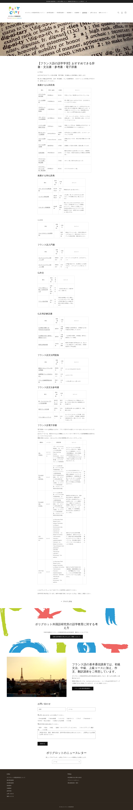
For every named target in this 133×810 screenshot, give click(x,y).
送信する (42, 743)
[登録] (79, 762)
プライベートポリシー (73, 780)
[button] (118, 12)
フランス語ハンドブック (45, 417)
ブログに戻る (67, 601)
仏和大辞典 (41, 152)
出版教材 (9, 788)
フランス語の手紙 (43, 301)
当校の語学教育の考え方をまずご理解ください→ (66, 636)
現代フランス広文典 (44, 409)
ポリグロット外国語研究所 (68, 806)
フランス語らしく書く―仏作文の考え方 (43, 289)
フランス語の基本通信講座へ (83, 688)
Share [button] (41, 72)
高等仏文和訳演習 (43, 344)
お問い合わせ (10, 793)
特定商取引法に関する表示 (75, 777)
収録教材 (9, 785)
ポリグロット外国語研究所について (16, 777)
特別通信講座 (10, 783)
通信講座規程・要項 (73, 783)
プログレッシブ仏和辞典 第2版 (42, 109)
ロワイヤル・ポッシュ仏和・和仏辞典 (42, 168)
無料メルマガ (10, 796)
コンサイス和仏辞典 (44, 196)
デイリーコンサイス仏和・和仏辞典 (42, 160)
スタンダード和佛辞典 (44, 207)
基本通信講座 (10, 780)
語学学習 (9, 791)
